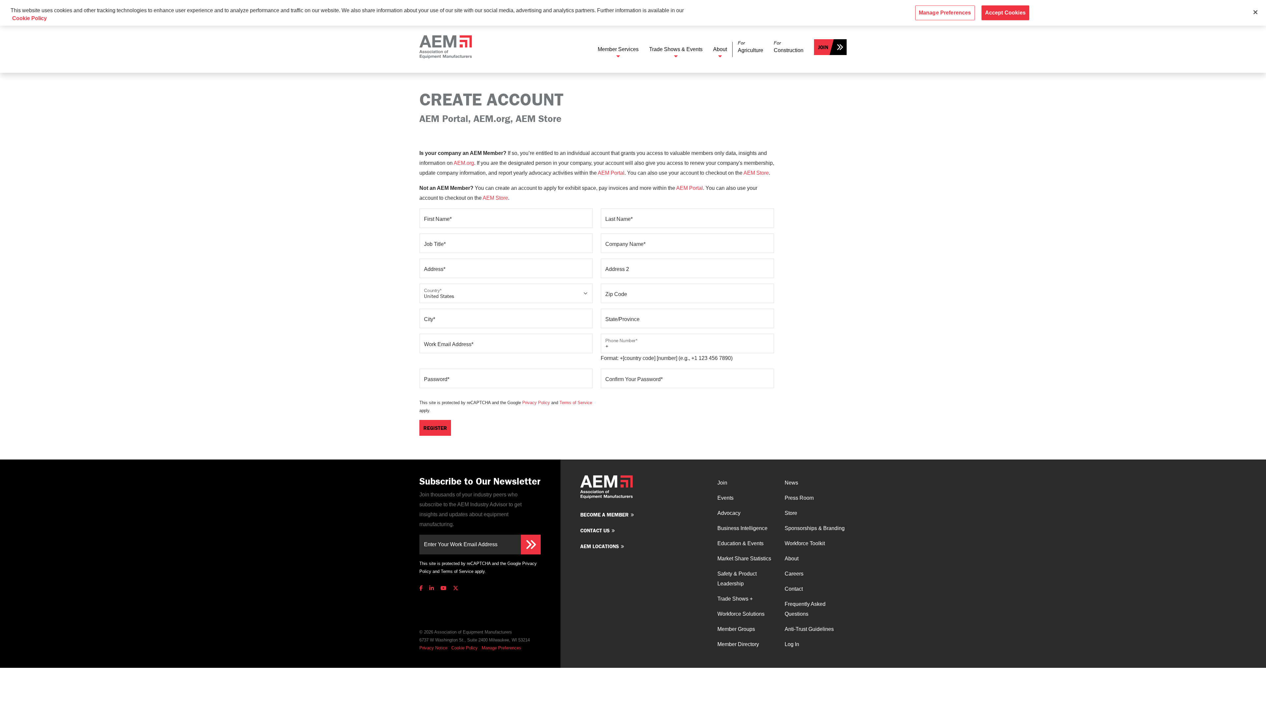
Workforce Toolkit (805, 543)
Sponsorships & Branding (815, 528)
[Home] (445, 47)
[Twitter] (455, 588)
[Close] (1255, 12)
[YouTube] (443, 588)
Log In (792, 644)
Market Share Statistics (744, 558)
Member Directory (738, 644)
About (720, 49)
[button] (751, 47)
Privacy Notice (433, 647)
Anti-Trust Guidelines (809, 629)
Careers (794, 574)
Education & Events (740, 543)
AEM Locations (599, 546)
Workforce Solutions (741, 614)
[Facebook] (422, 588)
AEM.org (464, 163)
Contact (794, 589)
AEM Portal (611, 173)
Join (823, 47)
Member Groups (736, 629)
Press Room (799, 498)
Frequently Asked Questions (805, 609)
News (791, 483)
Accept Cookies (1005, 12)
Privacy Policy (536, 402)
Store (791, 513)
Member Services (618, 49)
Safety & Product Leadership (737, 578)
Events (725, 498)
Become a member (604, 514)
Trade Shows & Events (676, 49)
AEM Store (756, 173)
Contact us (595, 530)
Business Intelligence (742, 528)
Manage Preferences (501, 647)
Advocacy (728, 513)
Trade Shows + (735, 599)
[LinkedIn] (432, 588)
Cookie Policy (464, 647)
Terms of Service (575, 402)
